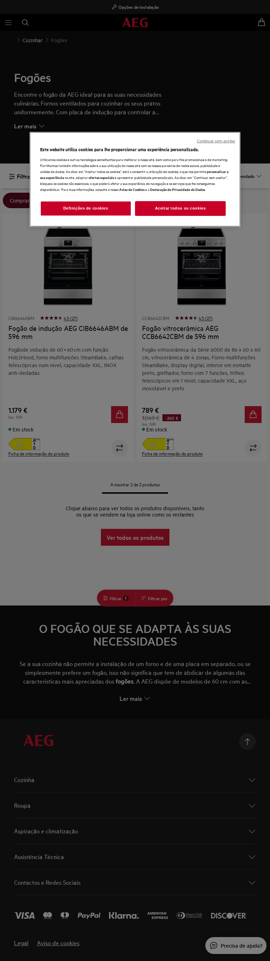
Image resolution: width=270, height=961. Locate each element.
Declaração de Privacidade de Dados (177, 189)
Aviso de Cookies (131, 189)
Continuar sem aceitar (216, 141)
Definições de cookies (85, 208)
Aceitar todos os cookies (180, 208)
